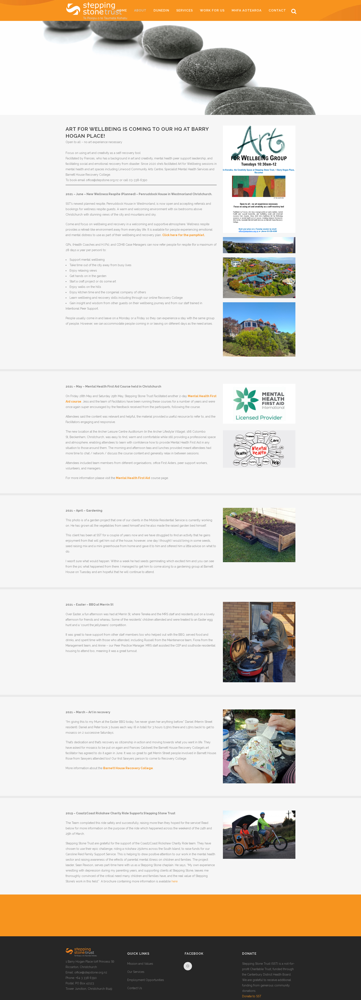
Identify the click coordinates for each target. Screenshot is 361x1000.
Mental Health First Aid (133, 478)
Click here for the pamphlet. (183, 235)
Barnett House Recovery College (128, 768)
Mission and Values (140, 963)
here (175, 881)
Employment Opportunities (145, 980)
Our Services (135, 971)
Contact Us (134, 988)
